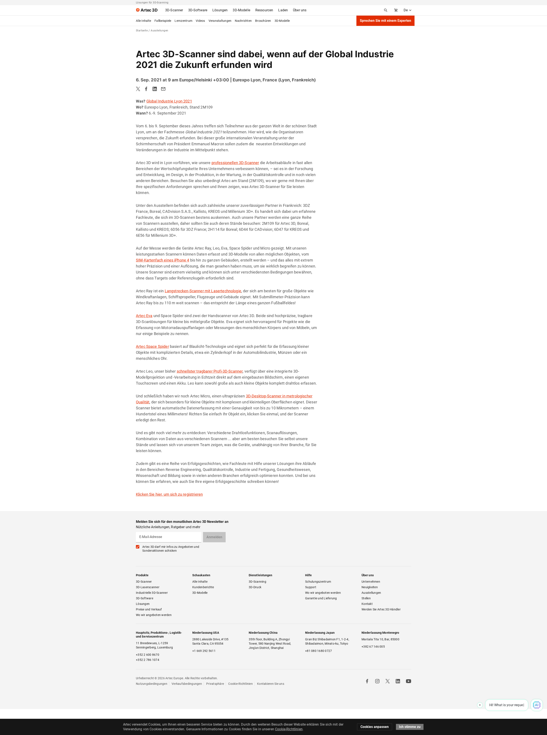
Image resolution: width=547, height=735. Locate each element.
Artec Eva (144, 315)
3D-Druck (255, 587)
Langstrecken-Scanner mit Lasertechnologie (203, 291)
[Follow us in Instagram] (377, 681)
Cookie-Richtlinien (240, 683)
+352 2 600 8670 (147, 654)
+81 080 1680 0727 (318, 651)
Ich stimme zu (410, 727)
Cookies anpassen (374, 727)
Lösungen (143, 604)
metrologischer (299, 396)
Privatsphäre (215, 683)
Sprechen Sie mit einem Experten (385, 21)
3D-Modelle (282, 20)
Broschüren (263, 20)
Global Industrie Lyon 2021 (169, 101)
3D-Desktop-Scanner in (266, 396)
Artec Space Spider (152, 346)
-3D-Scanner (232, 371)
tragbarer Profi (208, 371)
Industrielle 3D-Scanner (152, 592)
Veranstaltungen (220, 20)
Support (310, 587)
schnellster (187, 371)
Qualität (142, 402)
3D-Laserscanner (147, 587)
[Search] (386, 10)
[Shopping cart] (396, 10)
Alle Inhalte (143, 20)
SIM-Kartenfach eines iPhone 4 (162, 260)
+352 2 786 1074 (147, 660)
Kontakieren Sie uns (270, 683)
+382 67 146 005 (373, 646)
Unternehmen (371, 581)
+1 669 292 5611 (204, 651)
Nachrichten (243, 20)
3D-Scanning (257, 581)
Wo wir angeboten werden (154, 615)
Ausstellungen (371, 592)
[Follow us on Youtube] (408, 681)
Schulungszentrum (318, 581)
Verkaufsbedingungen (187, 683)
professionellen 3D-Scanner (235, 162)
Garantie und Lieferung (321, 598)
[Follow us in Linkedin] (398, 681)
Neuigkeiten (370, 587)
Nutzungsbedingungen (151, 683)
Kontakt (367, 604)
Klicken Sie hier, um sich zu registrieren (169, 494)
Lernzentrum (183, 20)
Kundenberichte (203, 587)
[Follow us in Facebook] (367, 681)
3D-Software (144, 598)
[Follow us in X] (387, 681)
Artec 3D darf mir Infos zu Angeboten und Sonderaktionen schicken (170, 548)
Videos (200, 20)
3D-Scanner (144, 581)
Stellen (366, 598)
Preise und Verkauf (149, 609)
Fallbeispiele (162, 20)
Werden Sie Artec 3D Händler (381, 609)
